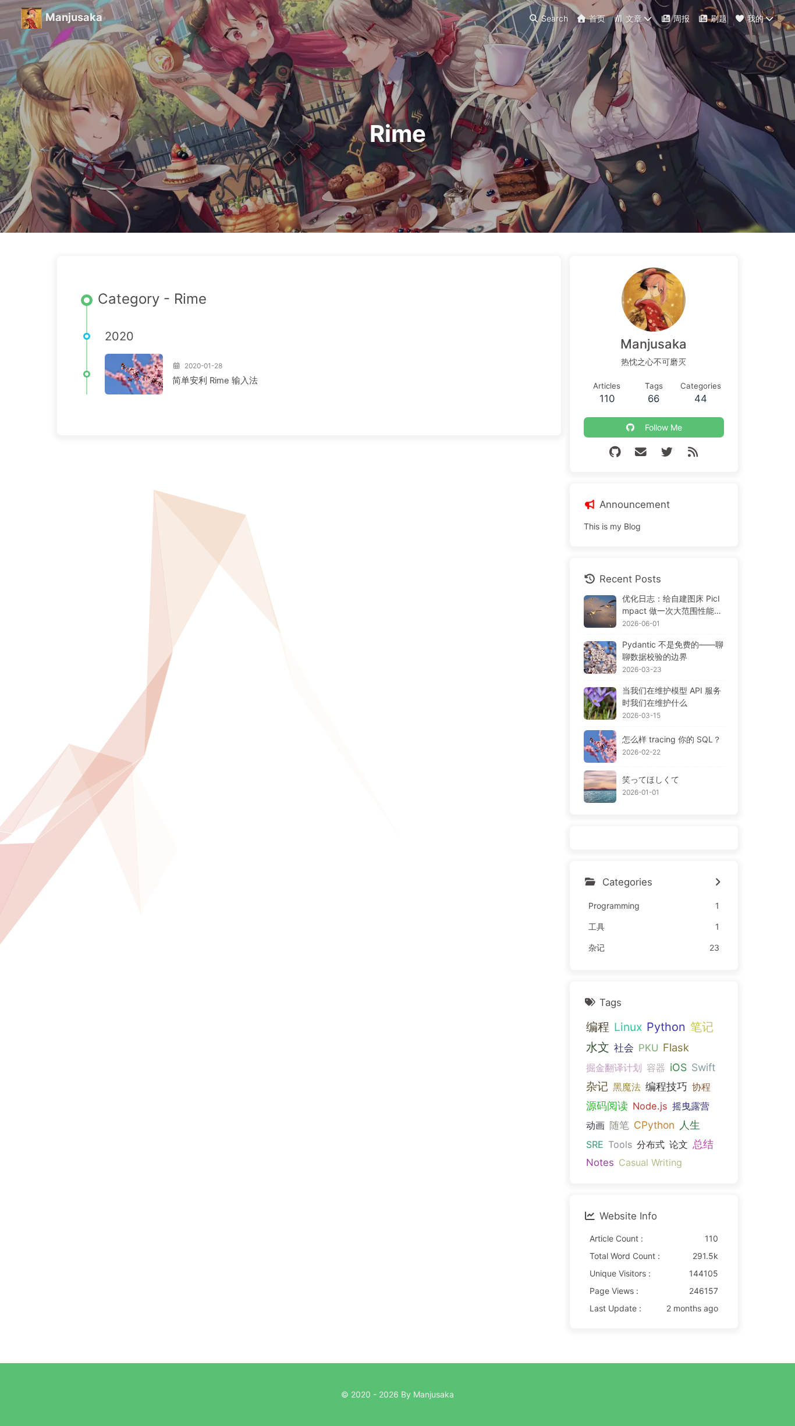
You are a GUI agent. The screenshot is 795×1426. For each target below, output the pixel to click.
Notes (600, 1162)
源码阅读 (607, 1106)
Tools (620, 1144)
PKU (648, 1048)
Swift (703, 1067)
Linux (628, 1027)
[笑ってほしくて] (600, 786)
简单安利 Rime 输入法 (215, 380)
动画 (595, 1125)
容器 (656, 1067)
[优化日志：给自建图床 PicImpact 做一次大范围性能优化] (600, 611)
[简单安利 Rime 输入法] (134, 374)
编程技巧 (666, 1086)
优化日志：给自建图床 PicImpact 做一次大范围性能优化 (672, 605)
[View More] (718, 882)
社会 (624, 1047)
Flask (676, 1047)
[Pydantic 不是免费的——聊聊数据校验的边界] (600, 657)
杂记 (597, 1086)
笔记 (702, 1027)
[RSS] (693, 452)
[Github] (615, 452)
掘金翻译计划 (614, 1067)
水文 (597, 1047)
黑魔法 (627, 1087)
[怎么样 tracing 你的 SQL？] (600, 746)
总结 (703, 1143)
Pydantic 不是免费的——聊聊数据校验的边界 (672, 650)
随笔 (619, 1125)
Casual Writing (650, 1162)
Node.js (650, 1106)
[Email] (641, 452)
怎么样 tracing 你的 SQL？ (671, 739)
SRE (595, 1144)
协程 (701, 1087)
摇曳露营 (690, 1106)
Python (666, 1027)
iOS (678, 1067)
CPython (654, 1125)
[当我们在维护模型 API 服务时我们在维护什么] (600, 703)
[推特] (666, 452)
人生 (689, 1124)
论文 (678, 1144)
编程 (597, 1026)
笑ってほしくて (650, 779)
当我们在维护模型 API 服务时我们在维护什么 (671, 696)
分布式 (651, 1144)
